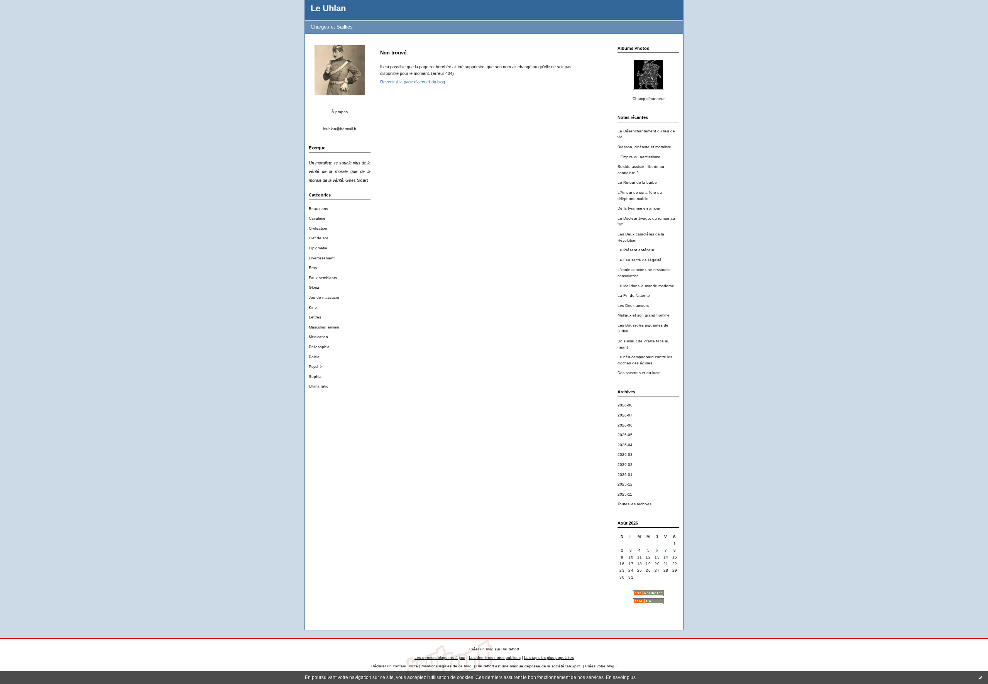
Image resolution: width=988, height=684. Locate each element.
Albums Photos (633, 48)
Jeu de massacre (324, 297)
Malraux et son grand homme (644, 315)
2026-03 (625, 454)
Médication (318, 337)
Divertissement (322, 258)
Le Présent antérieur (636, 250)
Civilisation (318, 228)
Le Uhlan (328, 8)
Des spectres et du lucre (639, 373)
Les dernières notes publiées (495, 657)
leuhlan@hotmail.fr (339, 129)
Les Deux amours (633, 305)
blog (610, 666)
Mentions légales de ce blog (446, 666)
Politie (314, 357)
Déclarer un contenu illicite (394, 666)
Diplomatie (318, 248)
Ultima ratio (318, 386)
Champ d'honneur (649, 99)
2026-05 (625, 435)
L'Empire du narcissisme (639, 157)
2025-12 (625, 484)
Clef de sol (318, 238)
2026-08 (625, 405)
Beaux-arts (318, 209)
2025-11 (625, 494)
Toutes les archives (634, 504)
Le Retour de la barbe (637, 182)
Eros (313, 268)
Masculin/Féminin (324, 327)
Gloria (314, 287)
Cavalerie (317, 218)
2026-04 (625, 445)
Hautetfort (510, 649)
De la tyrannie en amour (639, 208)
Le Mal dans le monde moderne (646, 286)
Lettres (315, 317)
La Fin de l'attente (634, 295)
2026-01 (625, 474)
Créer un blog (481, 649)
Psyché (315, 366)
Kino (313, 307)
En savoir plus (621, 677)
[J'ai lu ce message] (980, 677)
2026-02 (625, 464)
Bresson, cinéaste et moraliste (644, 147)
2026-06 (625, 425)
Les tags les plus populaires (549, 657)
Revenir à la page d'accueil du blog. (413, 82)
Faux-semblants (323, 278)
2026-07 (625, 415)
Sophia (315, 376)
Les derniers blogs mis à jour (439, 657)
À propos (340, 112)
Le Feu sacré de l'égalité (639, 260)
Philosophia (319, 347)
